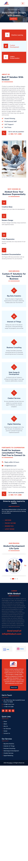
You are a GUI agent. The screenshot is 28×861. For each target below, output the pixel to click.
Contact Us (13, 19)
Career (5, 731)
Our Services (7, 728)
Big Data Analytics (9, 743)
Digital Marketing (8, 755)
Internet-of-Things (9, 746)
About (5, 724)
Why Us (6, 726)
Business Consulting (9, 748)
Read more (14, 687)
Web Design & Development (11, 751)
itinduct (10, 763)
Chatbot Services (8, 753)
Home (5, 721)
